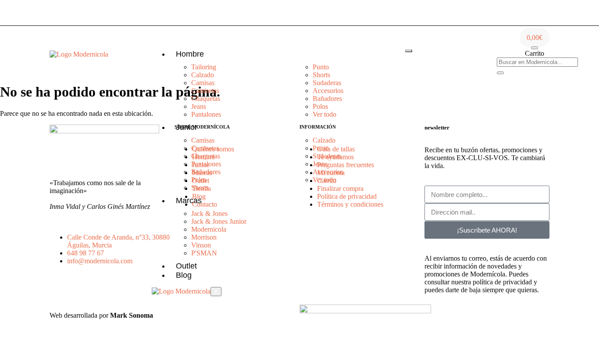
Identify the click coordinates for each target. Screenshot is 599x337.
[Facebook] (467, 54)
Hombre (190, 54)
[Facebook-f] (84, 292)
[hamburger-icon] (408, 51)
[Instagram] (437, 54)
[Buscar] (500, 73)
